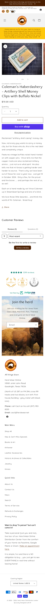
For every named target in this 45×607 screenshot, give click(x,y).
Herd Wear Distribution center (28, 600)
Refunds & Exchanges (14, 511)
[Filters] (4, 236)
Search (8, 500)
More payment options (22, 132)
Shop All (8, 431)
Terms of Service (12, 506)
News (7, 495)
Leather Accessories (13, 453)
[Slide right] (27, 79)
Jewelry (8, 464)
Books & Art (10, 442)
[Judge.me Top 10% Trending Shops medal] (34, 282)
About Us (9, 484)
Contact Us (9, 489)
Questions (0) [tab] (33, 229)
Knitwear (9, 447)
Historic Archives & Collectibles (18, 458)
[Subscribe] (35, 325)
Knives (7, 469)
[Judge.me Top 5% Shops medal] (22, 282)
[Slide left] (17, 79)
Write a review (22, 247)
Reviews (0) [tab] (12, 229)
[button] (4, 20)
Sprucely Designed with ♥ (22, 603)
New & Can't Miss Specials (16, 437)
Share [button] (6, 207)
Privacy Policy (11, 516)
